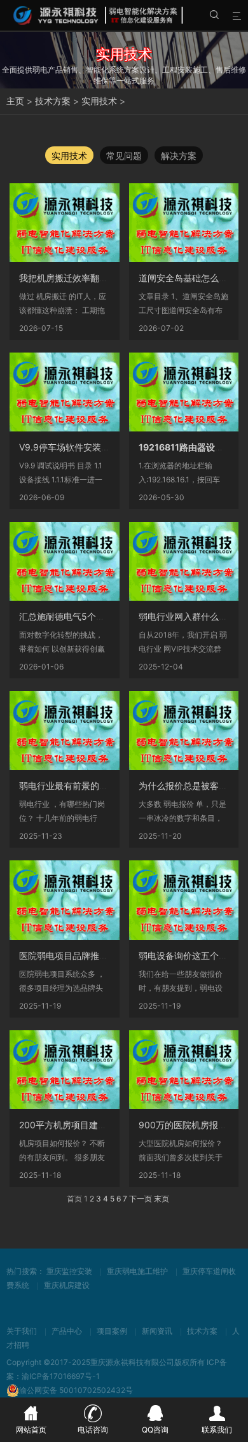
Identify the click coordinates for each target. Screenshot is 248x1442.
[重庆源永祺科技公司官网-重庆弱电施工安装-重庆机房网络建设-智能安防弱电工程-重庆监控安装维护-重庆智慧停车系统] (98, 15)
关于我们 (21, 1331)
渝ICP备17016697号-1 (61, 1376)
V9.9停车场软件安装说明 (69, 447)
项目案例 (112, 1331)
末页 (161, 1198)
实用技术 (99, 100)
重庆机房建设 (67, 1285)
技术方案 (53, 100)
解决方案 (178, 155)
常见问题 (124, 155)
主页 (15, 100)
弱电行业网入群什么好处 (188, 616)
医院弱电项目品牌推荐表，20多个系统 (95, 955)
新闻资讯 (157, 1331)
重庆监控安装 (69, 1271)
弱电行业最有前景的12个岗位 (77, 785)
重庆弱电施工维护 (137, 1271)
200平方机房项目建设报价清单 (80, 1124)
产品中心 (67, 1331)
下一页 (140, 1198)
